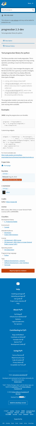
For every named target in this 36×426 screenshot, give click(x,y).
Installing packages (17, 294)
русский (15, 414)
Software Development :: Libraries (14, 261)
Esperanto (25, 414)
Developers (7, 233)
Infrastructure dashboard (17, 317)
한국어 (31, 414)
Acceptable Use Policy (17, 365)
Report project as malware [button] (18, 271)
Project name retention (17, 301)
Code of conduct (17, 360)
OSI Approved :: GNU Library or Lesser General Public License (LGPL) (18, 243)
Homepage (7, 165)
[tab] (18, 40)
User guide (17, 299)
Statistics (18, 319)
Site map (18, 394)
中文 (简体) (29, 412)
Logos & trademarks (18, 321)
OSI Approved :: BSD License (12, 240)
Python (6, 255)
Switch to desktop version (18, 403)
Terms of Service (17, 355)
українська (10, 412)
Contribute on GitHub (17, 337)
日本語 (23, 411)
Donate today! (18, 382)
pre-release (14, 20)
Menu (29, 3)
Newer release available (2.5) (12, 180)
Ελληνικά (16, 412)
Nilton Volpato (10, 202)
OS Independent (9, 250)
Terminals (7, 265)
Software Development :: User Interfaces (16, 263)
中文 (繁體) (8, 414)
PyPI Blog (17, 314)
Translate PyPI (17, 340)
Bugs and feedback (18, 335)
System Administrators (11, 235)
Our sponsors (18, 324)
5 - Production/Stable (10, 222)
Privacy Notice (17, 362)
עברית (20, 414)
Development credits (17, 344)
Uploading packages (17, 296)
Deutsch (23, 412)
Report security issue (18, 358)
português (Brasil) (30, 411)
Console (6, 227)
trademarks (14, 387)
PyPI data (5, 174)
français (18, 411)
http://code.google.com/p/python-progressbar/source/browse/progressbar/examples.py (17, 156)
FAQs (18, 303)
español (12, 411)
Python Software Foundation (19, 392)
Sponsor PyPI (18, 342)
